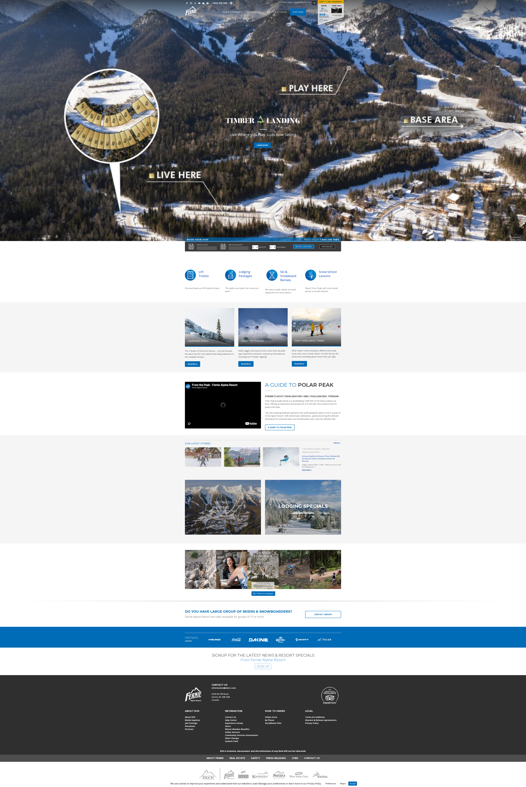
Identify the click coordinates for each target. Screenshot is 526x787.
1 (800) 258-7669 (219, 3)
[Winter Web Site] (231, 3)
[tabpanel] (263, 121)
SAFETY (255, 758)
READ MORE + (307, 470)
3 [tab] (516, 237)
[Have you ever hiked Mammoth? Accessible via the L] (200, 569)
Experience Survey (234, 723)
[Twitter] (195, 3)
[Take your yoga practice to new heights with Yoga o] (263, 569)
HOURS (296, 2)
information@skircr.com (224, 688)
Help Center (231, 720)
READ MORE (262, 141)
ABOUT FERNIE (215, 758)
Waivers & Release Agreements (321, 720)
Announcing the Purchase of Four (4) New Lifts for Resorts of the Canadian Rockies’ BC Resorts (321, 458)
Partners (189, 729)
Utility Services (232, 732)
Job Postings (191, 723)
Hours (228, 726)
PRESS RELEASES (276, 758)
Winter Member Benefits (237, 729)
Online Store (271, 717)
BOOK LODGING (303, 246)
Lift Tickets (204, 274)
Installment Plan (273, 723)
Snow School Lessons (328, 274)
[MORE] (230, 275)
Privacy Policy (312, 723)
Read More (192, 364)
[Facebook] (187, 3)
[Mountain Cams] (207, 3)
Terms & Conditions (315, 717)
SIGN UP (263, 666)
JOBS (290, 2)
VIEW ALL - (337, 443)
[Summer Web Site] (236, 3)
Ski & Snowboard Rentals (288, 276)
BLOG (284, 2)
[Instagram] (191, 3)
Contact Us (230, 717)
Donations (190, 726)
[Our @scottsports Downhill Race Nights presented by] (325, 569)
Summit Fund (231, 741)
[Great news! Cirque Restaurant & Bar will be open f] (231, 569)
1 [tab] (516, 235)
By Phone (269, 720)
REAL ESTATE (237, 758)
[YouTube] (199, 3)
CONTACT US (305, 2)
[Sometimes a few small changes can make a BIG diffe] (294, 569)
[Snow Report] (203, 3)
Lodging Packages (245, 274)
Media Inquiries (192, 720)
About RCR (190, 717)
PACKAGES (327, 246)
